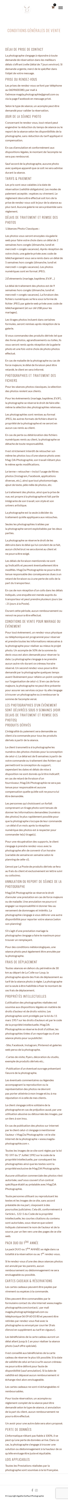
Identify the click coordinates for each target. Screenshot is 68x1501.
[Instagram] (36, 1490)
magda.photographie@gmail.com (24, 1311)
